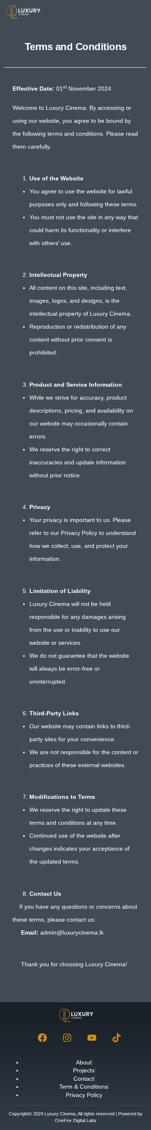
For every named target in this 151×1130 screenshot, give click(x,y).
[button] (136, 12)
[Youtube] (92, 1038)
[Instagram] (67, 1038)
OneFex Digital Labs (75, 1120)
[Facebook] (42, 1038)
